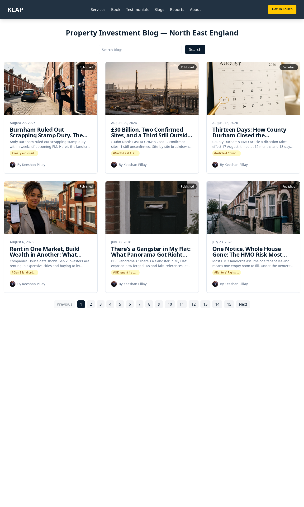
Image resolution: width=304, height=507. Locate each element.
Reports (177, 9)
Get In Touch (282, 9)
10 (170, 304)
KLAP (16, 9)
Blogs (159, 9)
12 (193, 304)
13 (205, 304)
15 (229, 304)
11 (182, 304)
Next (243, 304)
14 (217, 304)
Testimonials (137, 9)
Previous (64, 304)
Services (98, 9)
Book (115, 9)
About (195, 9)
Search (195, 49)
